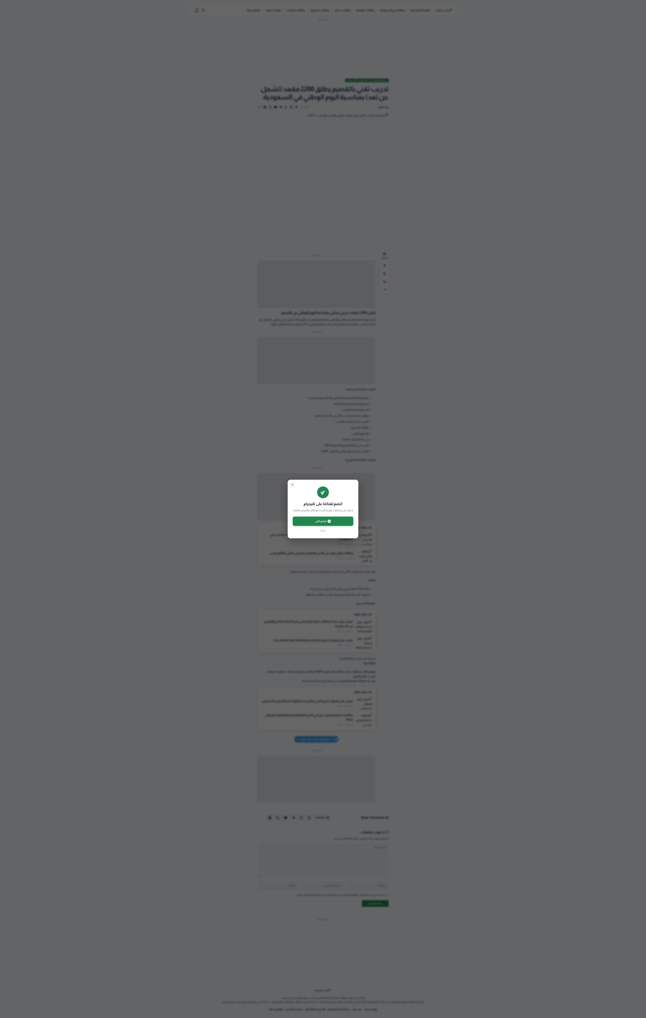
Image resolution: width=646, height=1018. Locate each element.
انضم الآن (320, 521)
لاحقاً (323, 530)
